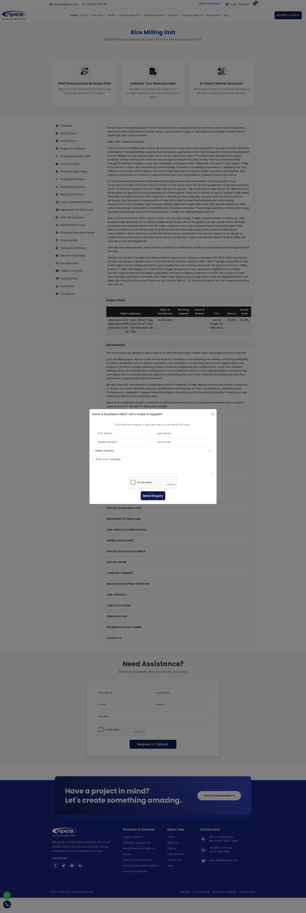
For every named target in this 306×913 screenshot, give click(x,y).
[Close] (212, 414)
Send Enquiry (153, 496)
